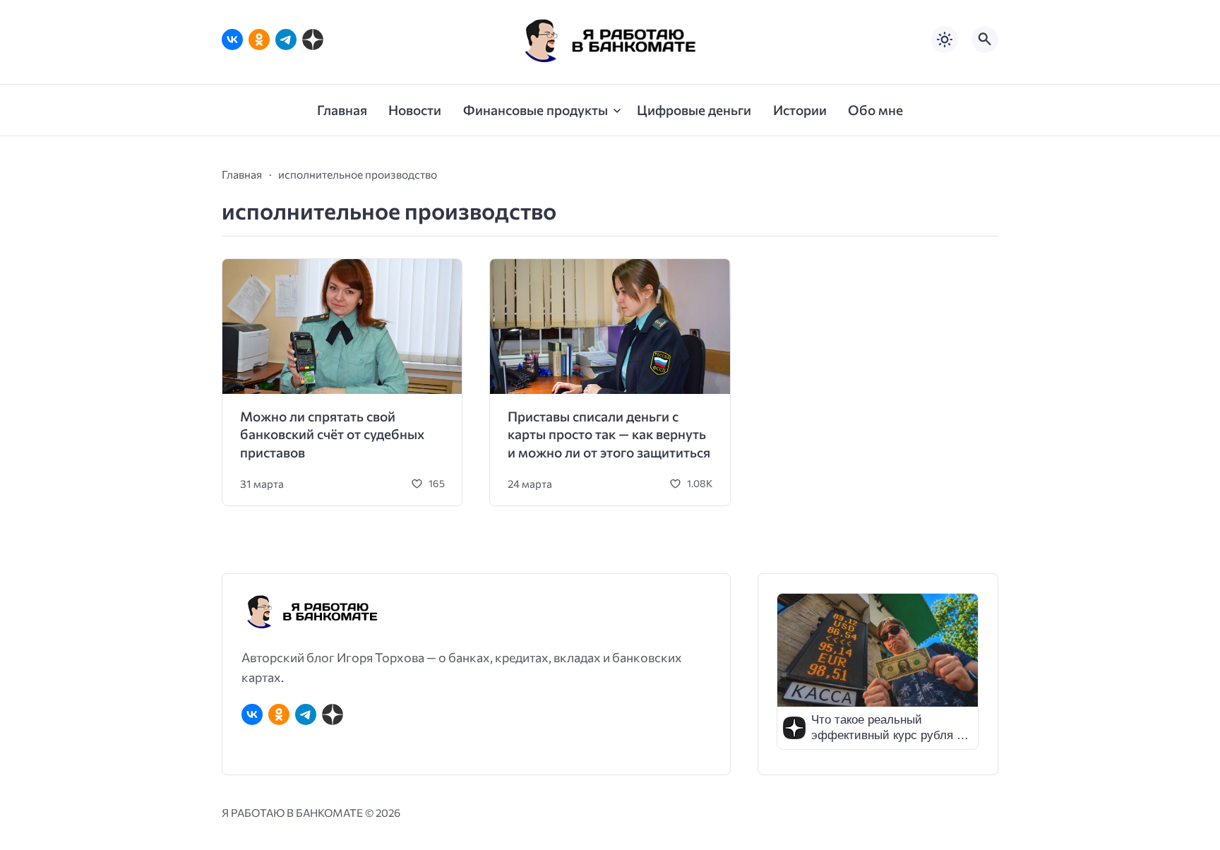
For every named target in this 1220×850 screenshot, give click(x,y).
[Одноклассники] (259, 39)
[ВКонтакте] (232, 39)
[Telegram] (286, 39)
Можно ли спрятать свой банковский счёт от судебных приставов (332, 434)
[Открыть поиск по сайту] (984, 39)
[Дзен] (312, 39)
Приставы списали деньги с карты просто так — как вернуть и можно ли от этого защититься (609, 434)
